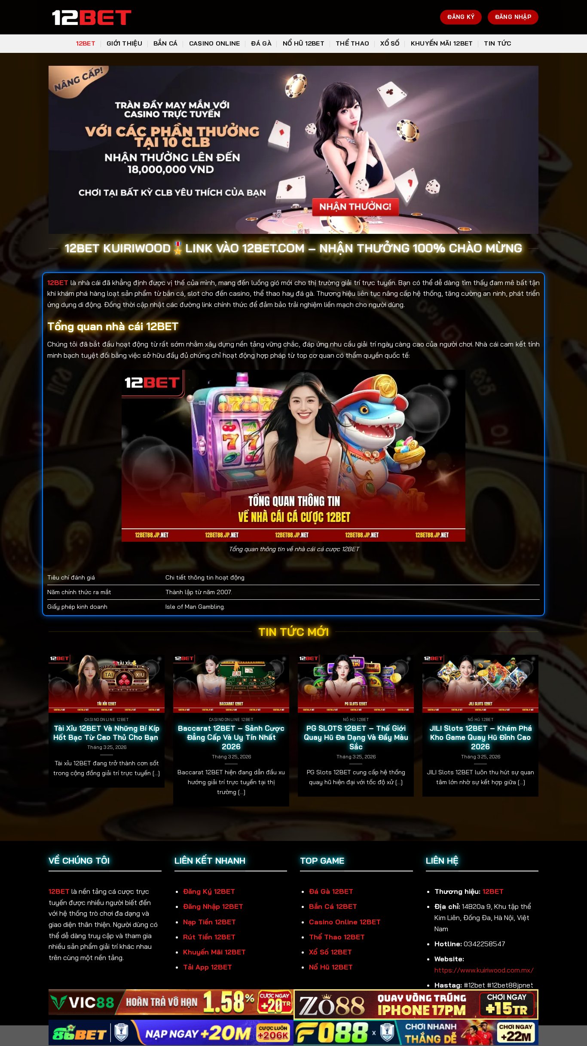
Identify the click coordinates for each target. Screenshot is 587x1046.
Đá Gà (261, 43)
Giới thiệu (124, 43)
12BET (85, 43)
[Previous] (49, 734)
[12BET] (92, 17)
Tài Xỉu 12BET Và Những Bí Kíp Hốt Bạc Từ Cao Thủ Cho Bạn (106, 733)
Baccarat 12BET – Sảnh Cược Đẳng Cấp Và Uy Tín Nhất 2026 (231, 737)
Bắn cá (165, 43)
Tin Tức (497, 43)
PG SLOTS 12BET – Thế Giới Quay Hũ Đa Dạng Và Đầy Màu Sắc (356, 737)
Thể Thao (352, 43)
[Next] (538, 734)
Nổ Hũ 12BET (303, 43)
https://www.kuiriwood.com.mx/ (484, 970)
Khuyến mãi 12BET (442, 43)
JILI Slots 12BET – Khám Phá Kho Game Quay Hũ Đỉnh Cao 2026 (480, 737)
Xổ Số (389, 43)
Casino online (214, 43)
